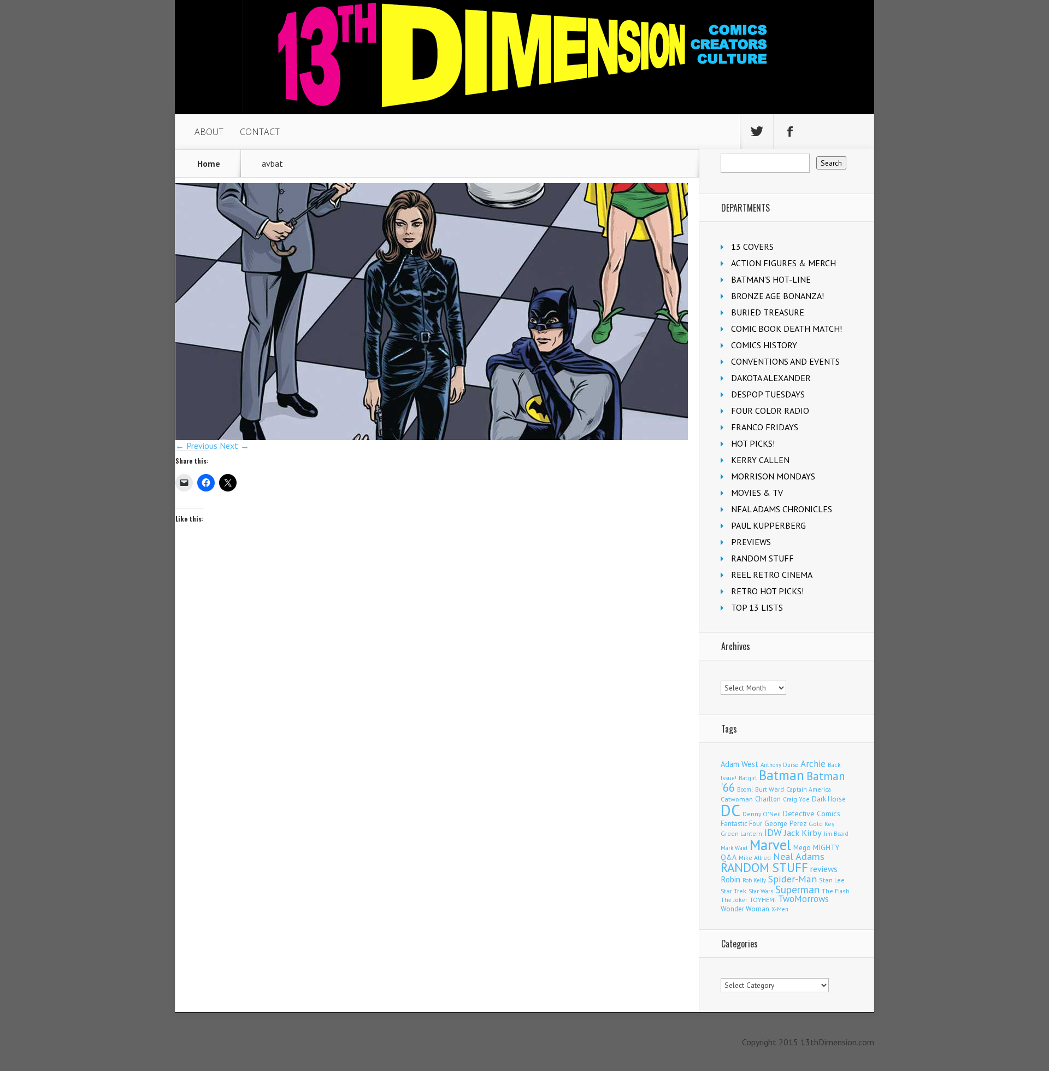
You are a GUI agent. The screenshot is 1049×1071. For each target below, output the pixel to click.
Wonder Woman (745, 909)
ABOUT (209, 132)
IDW (773, 832)
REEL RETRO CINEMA (771, 574)
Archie (813, 764)
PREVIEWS (751, 541)
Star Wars (761, 891)
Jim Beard (836, 834)
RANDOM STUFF (762, 558)
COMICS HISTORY (764, 345)
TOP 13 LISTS (757, 607)
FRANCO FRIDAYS (764, 427)
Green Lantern (741, 833)
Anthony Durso (779, 765)
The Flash (836, 891)
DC (730, 810)
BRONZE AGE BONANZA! (777, 295)
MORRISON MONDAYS (773, 476)
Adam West (739, 764)
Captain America (808, 789)
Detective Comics (811, 813)
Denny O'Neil (761, 814)
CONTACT (260, 132)
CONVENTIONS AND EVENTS (785, 361)
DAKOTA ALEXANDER (771, 377)
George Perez (785, 823)
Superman (797, 889)
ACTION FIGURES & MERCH (783, 262)
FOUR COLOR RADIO (770, 410)
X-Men (779, 909)
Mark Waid (734, 848)
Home (208, 163)
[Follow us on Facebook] (790, 131)
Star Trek (733, 891)
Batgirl (748, 778)
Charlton (768, 798)
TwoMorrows (803, 899)
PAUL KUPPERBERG (768, 525)
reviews (824, 868)
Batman (781, 775)
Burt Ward (769, 789)
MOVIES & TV (757, 492)
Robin (730, 879)
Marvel (770, 844)
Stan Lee (832, 880)
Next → (234, 445)
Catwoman (737, 799)
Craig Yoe (796, 799)
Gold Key (822, 824)
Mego (802, 847)
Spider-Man (792, 879)
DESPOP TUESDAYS (768, 394)
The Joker (734, 900)
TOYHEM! (763, 900)
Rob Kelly (754, 880)
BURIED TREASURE (767, 312)
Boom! (745, 789)
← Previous (196, 445)
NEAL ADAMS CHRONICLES (781, 509)
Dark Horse (829, 799)
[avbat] (431, 436)
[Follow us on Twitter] (756, 131)
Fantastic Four (741, 823)
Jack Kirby (803, 833)
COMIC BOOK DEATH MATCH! (786, 328)
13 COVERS (752, 246)
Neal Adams (798, 856)
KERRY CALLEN (760, 459)
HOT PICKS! (753, 443)
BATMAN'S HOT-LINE (771, 279)
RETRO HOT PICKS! (767, 591)
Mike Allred (755, 857)
